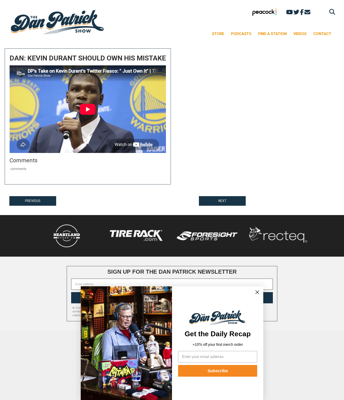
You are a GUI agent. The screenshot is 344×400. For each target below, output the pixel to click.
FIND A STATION (272, 34)
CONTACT (322, 34)
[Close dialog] (257, 292)
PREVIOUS (32, 201)
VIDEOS (300, 34)
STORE (218, 34)
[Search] (331, 12)
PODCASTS (241, 34)
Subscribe (218, 370)
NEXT (222, 201)
